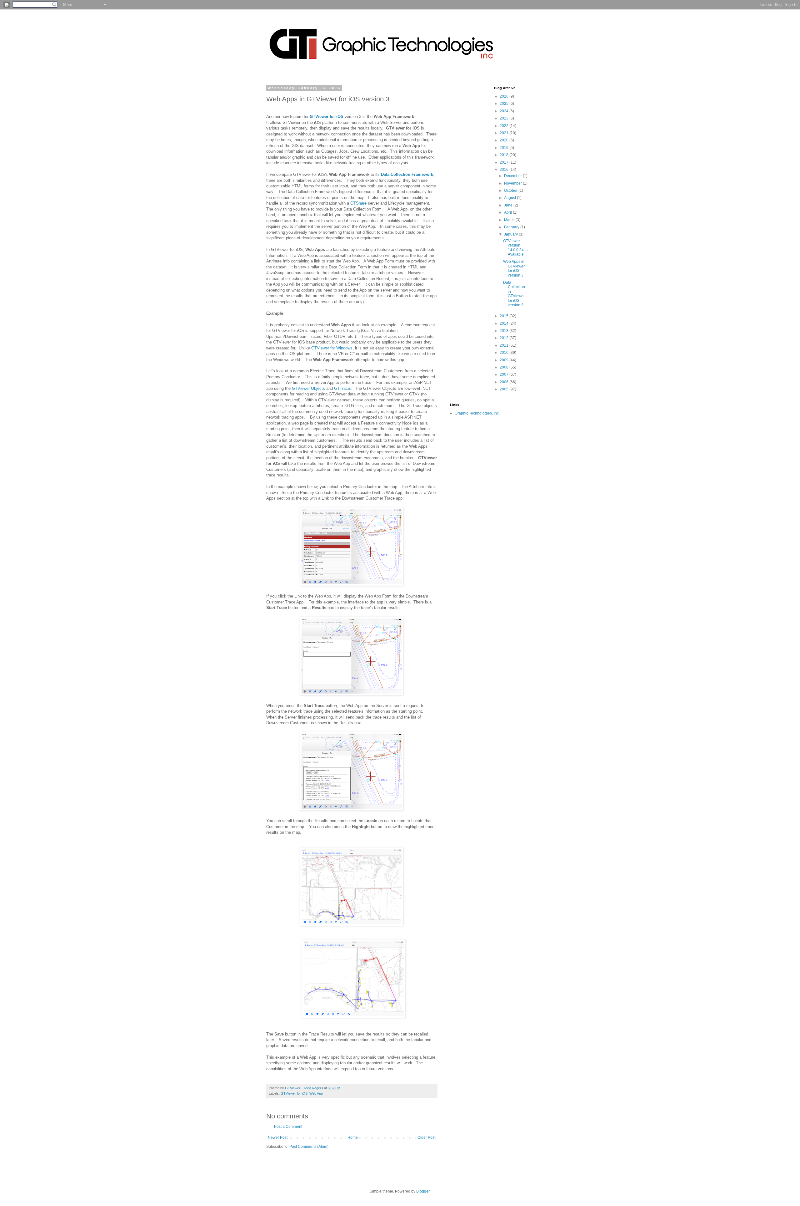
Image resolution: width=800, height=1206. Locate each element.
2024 (504, 111)
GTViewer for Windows (331, 348)
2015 (504, 316)
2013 (504, 330)
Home (353, 1137)
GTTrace (342, 388)
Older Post (426, 1137)
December (513, 176)
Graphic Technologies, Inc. (477, 413)
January (511, 234)
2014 (504, 323)
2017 (504, 162)
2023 (504, 118)
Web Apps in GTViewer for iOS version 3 (514, 268)
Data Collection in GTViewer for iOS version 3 (514, 293)
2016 (504, 169)
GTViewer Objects (308, 388)
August (510, 198)
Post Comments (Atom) (308, 1146)
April (508, 212)
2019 (504, 147)
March (510, 220)
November (513, 183)
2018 (504, 155)
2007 (504, 374)
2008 (504, 367)
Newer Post (278, 1137)
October (511, 190)
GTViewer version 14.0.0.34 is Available (515, 248)
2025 (504, 103)
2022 (504, 126)
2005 (504, 389)
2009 (504, 360)
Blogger (422, 1191)
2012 (504, 338)
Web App (316, 1093)
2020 (504, 140)
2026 (504, 96)
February (512, 227)
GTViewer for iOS (326, 116)
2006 (504, 382)
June (508, 205)
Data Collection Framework (407, 174)
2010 (504, 352)
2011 (504, 345)
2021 (504, 133)
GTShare (358, 203)
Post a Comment (288, 1126)
